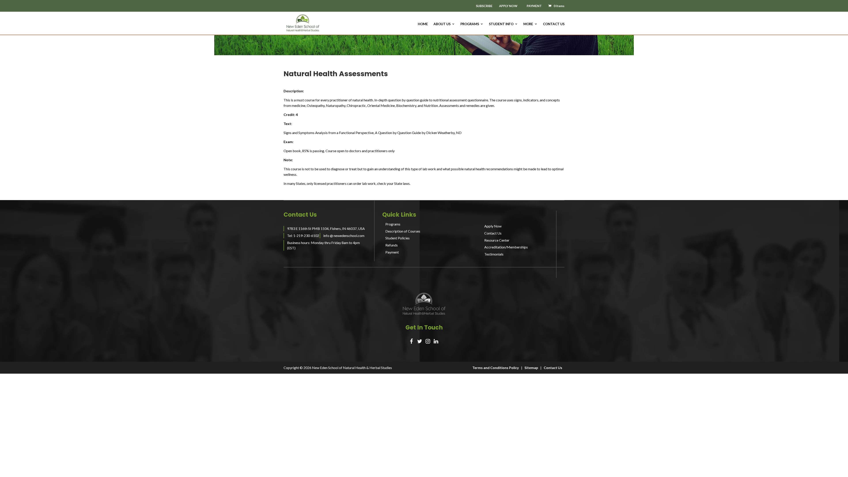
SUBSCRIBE (484, 6)
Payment (392, 252)
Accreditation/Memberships (506, 247)
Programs (469, 24)
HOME (423, 24)
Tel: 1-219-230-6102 (303, 235)
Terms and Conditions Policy (495, 367)
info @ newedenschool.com (343, 235)
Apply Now (493, 226)
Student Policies (397, 238)
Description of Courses (402, 231)
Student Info (501, 24)
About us (441, 24)
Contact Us (553, 24)
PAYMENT (534, 6)
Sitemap (531, 367)
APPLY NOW (508, 6)
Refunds (391, 245)
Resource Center (496, 240)
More (528, 24)
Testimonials (494, 254)
